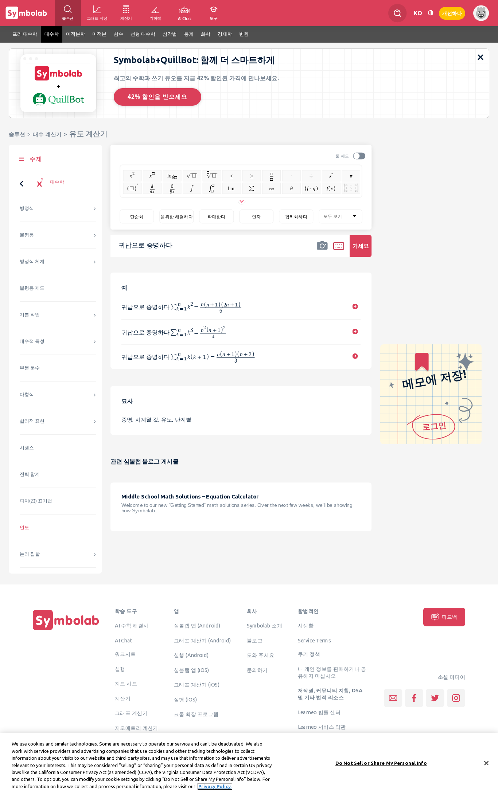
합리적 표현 (32, 421)
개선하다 (452, 12)
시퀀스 (27, 447)
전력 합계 (30, 474)
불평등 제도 (32, 288)
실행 (120, 669)
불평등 (27, 235)
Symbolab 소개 (264, 626)
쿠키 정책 (309, 654)
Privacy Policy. (215, 786)
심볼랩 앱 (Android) (197, 626)
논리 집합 (30, 554)
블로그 (254, 640)
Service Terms (314, 640)
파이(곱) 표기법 (36, 501)
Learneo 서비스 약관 (322, 727)
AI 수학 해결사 (132, 626)
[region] (249, 763)
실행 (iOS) (185, 699)
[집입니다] (66, 630)
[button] (322, 251)
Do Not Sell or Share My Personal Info (381, 762)
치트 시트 (126, 684)
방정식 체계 (32, 261)
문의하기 (257, 670)
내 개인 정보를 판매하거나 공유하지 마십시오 (332, 672)
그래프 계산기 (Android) (202, 640)
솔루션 (17, 134)
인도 (24, 527)
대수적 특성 (32, 341)
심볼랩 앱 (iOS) (191, 670)
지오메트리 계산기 (136, 728)
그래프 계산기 (131, 713)
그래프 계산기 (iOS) (196, 685)
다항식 (27, 394)
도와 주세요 (261, 655)
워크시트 (125, 654)
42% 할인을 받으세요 (157, 97)
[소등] (430, 13)
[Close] (486, 763)
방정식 (27, 208)
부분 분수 (30, 368)
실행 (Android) (191, 655)
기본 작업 (30, 314)
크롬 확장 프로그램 (196, 714)
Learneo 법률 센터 (319, 712)
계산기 (123, 698)
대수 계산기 (47, 134)
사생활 (306, 626)
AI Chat (123, 640)
